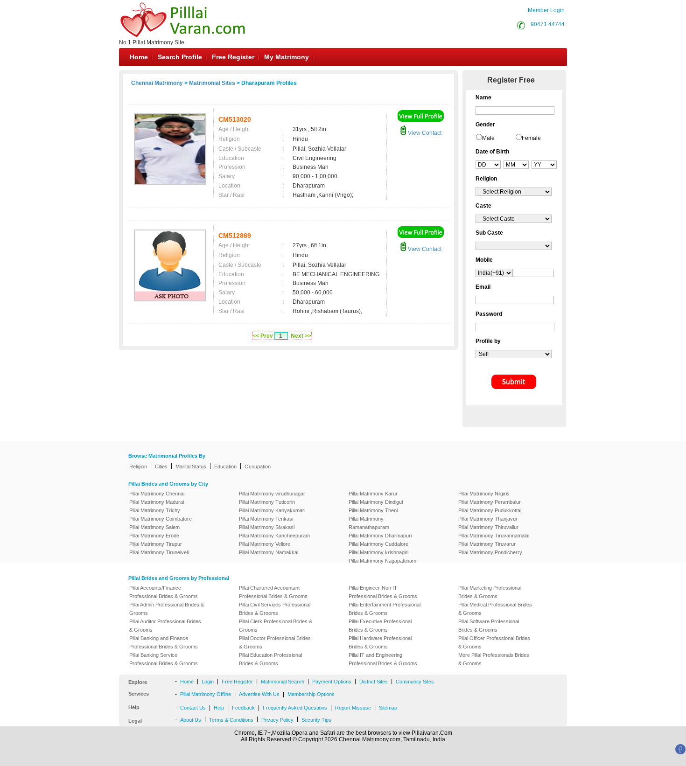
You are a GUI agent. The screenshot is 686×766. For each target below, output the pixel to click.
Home (139, 57)
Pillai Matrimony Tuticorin (267, 502)
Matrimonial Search (282, 681)
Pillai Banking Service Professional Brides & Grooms (163, 659)
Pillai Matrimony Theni (373, 510)
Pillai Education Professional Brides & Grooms (270, 659)
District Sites (373, 681)
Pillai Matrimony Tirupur (155, 544)
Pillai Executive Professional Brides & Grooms (380, 626)
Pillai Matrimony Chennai (156, 493)
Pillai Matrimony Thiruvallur (488, 527)
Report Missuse (353, 707)
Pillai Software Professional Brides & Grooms (488, 626)
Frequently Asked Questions (295, 707)
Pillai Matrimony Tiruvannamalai (493, 535)
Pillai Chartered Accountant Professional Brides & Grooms (273, 592)
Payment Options (331, 681)
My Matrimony (286, 57)
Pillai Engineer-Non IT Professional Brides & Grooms (383, 592)
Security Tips (316, 720)
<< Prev (262, 336)
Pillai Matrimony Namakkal (268, 552)
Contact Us (193, 707)
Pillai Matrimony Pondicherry (490, 552)
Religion (138, 466)
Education (225, 466)
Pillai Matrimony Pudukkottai (489, 510)
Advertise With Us (259, 694)
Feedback (243, 707)
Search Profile (180, 57)
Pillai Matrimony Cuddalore (378, 544)
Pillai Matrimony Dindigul (376, 502)
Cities (161, 466)
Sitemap (388, 707)
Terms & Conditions (231, 720)
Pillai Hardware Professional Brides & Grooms (380, 642)
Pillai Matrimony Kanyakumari (272, 510)
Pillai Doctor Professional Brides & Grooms (275, 642)
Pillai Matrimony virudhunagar (272, 493)
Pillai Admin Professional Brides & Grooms (166, 609)
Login (208, 681)
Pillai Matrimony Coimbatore (160, 519)
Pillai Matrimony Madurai (156, 502)
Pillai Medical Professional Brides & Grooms (495, 609)
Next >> (301, 336)
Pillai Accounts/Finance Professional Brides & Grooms (163, 592)
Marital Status (190, 466)
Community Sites (415, 681)
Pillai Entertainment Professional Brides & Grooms (384, 609)
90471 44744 (548, 24)
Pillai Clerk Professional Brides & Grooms (275, 626)
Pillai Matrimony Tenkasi (266, 519)
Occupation (258, 466)
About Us (190, 720)
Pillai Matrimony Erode (154, 535)
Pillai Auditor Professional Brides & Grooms (165, 626)
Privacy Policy (277, 720)
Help (219, 707)
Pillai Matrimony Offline (205, 694)
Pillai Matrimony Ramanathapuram (369, 523)
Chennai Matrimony (157, 83)
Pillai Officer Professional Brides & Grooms (494, 642)
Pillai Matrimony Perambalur (489, 502)
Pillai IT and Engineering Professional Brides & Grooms (383, 659)
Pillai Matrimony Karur (373, 493)
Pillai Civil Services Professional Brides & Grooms (274, 609)
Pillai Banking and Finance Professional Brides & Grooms (163, 642)
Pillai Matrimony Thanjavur (488, 519)
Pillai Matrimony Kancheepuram (274, 535)
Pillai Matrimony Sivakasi (266, 527)
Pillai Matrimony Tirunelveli (159, 552)
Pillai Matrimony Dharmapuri (380, 535)
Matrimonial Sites (212, 83)
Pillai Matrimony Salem (154, 527)
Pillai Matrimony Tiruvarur (487, 544)
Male (488, 138)
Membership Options (311, 694)
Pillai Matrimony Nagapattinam (382, 561)
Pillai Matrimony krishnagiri (378, 552)
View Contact (423, 133)
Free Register (233, 57)
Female (531, 138)
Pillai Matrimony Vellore (264, 544)
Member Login (546, 10)
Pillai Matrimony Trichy (154, 510)
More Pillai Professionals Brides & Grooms (493, 659)
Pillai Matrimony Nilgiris (484, 493)
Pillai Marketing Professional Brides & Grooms (489, 592)
